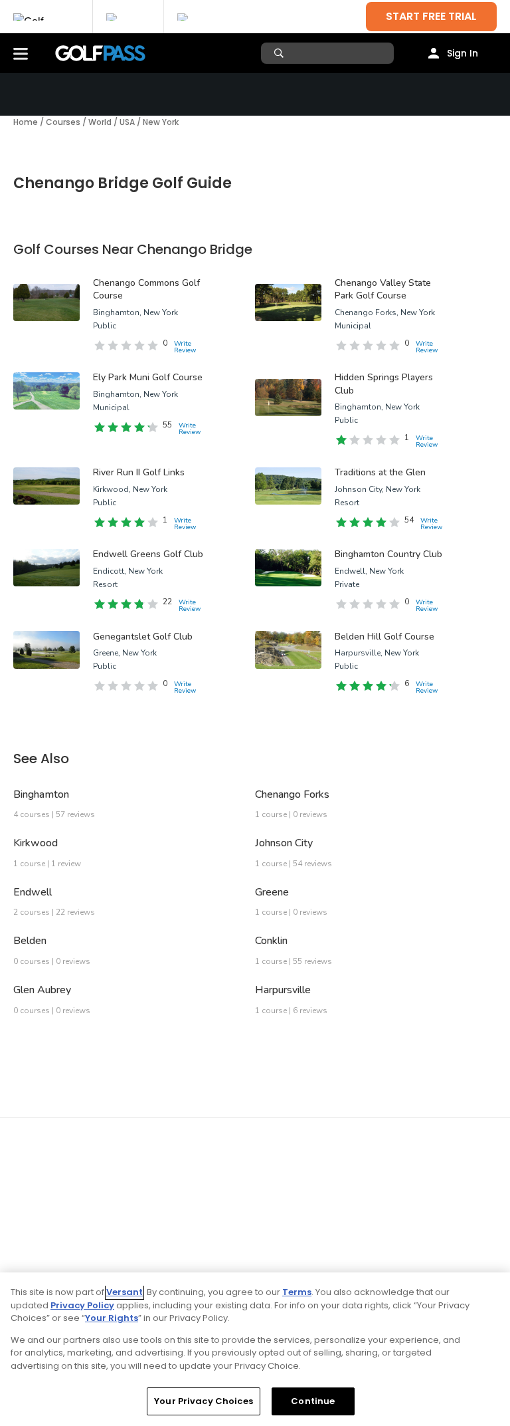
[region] (255, 1349)
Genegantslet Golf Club (143, 636)
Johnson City (284, 843)
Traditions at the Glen (380, 472)
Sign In (462, 53)
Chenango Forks (292, 794)
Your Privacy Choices (203, 1401)
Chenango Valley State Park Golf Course (383, 289)
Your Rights (111, 1318)
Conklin (271, 940)
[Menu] (20, 53)
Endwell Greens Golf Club (148, 554)
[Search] (280, 53)
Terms (296, 1292)
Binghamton (41, 794)
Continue (313, 1401)
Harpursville (283, 990)
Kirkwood (35, 843)
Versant (124, 1292)
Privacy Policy (82, 1305)
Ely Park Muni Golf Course (148, 377)
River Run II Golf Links (139, 472)
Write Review (185, 347)
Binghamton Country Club (388, 554)
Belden (29, 940)
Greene (272, 892)
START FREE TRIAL (431, 16)
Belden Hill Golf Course (384, 636)
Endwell (32, 892)
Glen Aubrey (42, 990)
